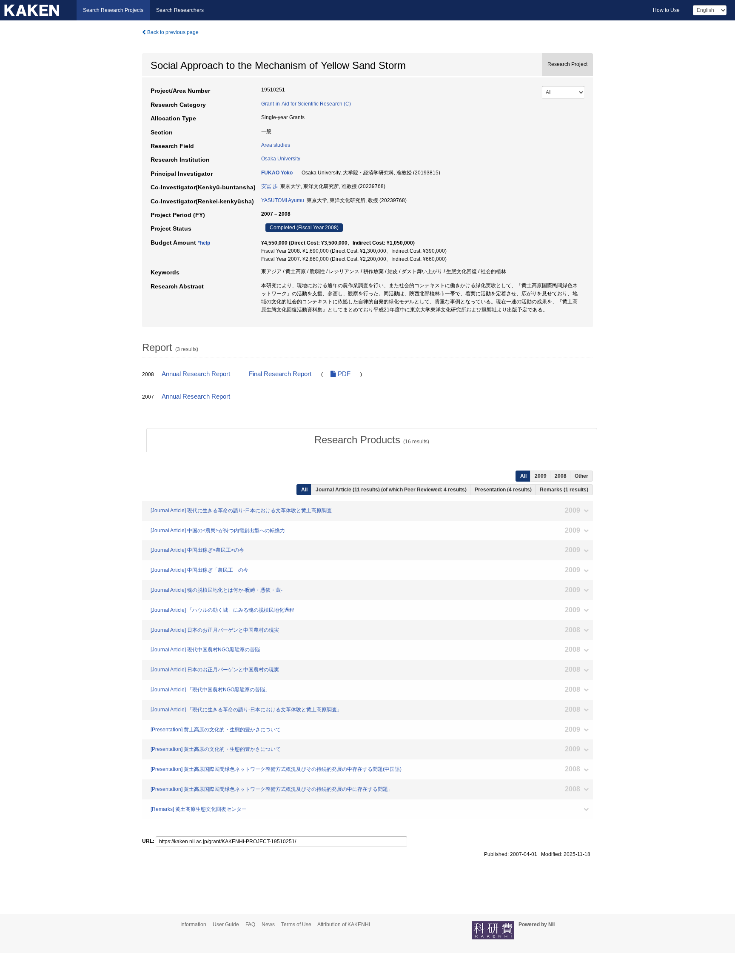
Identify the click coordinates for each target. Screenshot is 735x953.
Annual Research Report (196, 374)
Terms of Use (296, 924)
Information (193, 924)
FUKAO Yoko (277, 173)
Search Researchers (180, 10)
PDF (343, 374)
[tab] (371, 440)
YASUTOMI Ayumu (282, 200)
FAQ (250, 924)
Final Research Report (280, 374)
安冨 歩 (269, 186)
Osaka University (280, 159)
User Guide (226, 924)
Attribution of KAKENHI (343, 924)
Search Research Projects (113, 10)
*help (204, 243)
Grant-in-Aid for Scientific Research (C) (306, 104)
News (268, 924)
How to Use (666, 10)
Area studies (275, 145)
